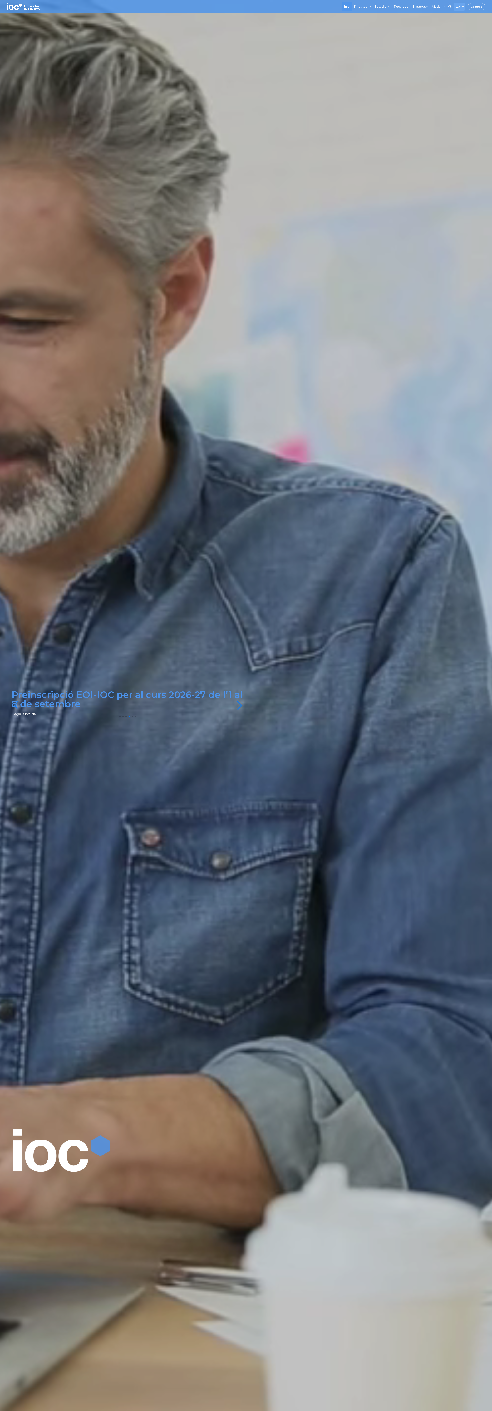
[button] (450, 7)
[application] (369, 6)
